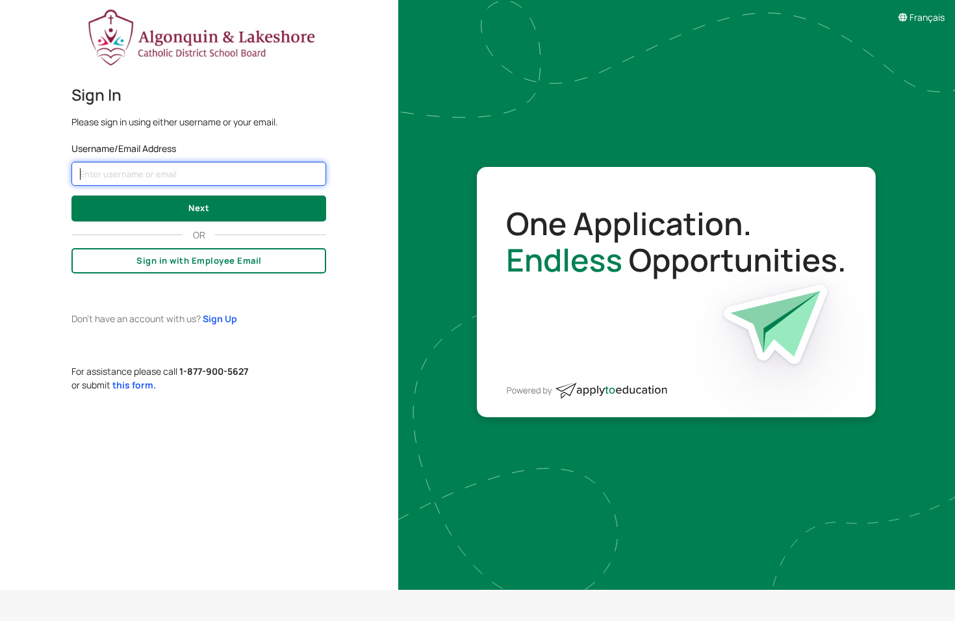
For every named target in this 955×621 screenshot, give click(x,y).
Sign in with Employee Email (199, 260)
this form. (134, 385)
